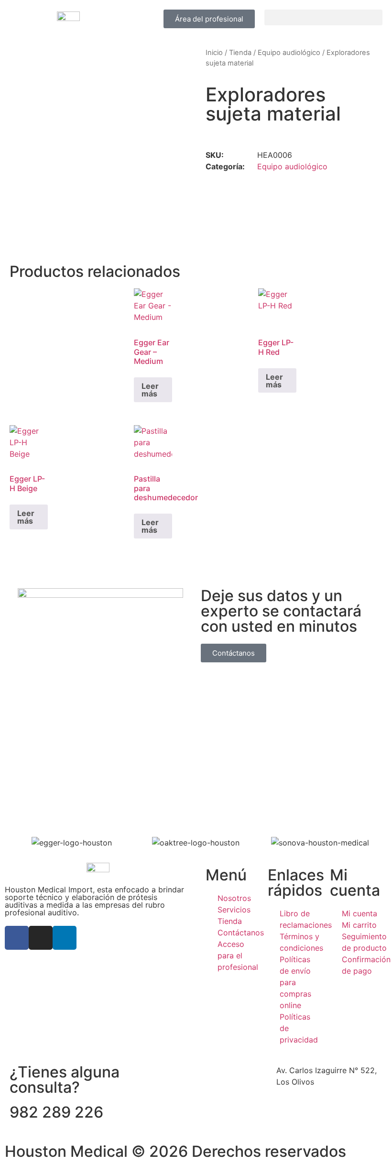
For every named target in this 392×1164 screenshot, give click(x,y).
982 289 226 (56, 1112)
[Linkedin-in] (64, 938)
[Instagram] (41, 938)
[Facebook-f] (17, 938)
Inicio (214, 52)
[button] (323, 17)
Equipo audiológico (289, 52)
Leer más (150, 389)
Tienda (240, 52)
